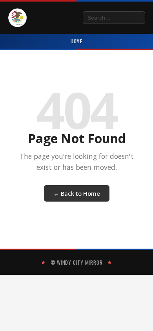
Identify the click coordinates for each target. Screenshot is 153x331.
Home (77, 41)
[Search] (137, 18)
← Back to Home (76, 193)
